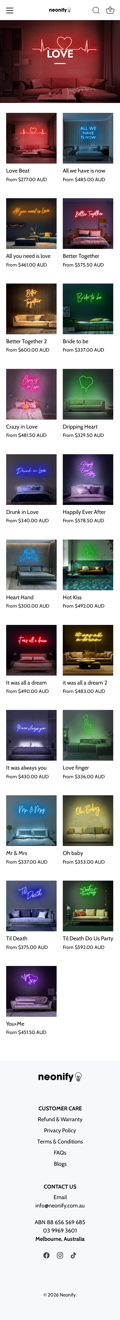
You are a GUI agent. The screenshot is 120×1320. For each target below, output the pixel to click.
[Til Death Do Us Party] (88, 906)
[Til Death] (31, 906)
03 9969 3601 (60, 1230)
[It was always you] (31, 735)
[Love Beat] (31, 138)
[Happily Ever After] (88, 479)
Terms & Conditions (60, 1141)
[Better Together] (88, 223)
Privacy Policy (60, 1130)
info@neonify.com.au (60, 1205)
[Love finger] (88, 735)
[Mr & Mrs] (31, 820)
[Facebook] (46, 1254)
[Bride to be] (88, 309)
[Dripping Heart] (88, 394)
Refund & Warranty (60, 1119)
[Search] (96, 11)
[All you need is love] (31, 223)
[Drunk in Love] (31, 479)
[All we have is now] (88, 138)
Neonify (68, 1295)
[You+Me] (31, 991)
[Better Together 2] (31, 309)
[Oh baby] (88, 820)
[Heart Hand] (31, 565)
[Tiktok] (73, 1254)
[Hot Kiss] (88, 565)
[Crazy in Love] (31, 394)
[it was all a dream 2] (88, 650)
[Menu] (10, 10)
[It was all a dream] (31, 650)
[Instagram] (60, 1254)
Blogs (60, 1163)
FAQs (60, 1152)
